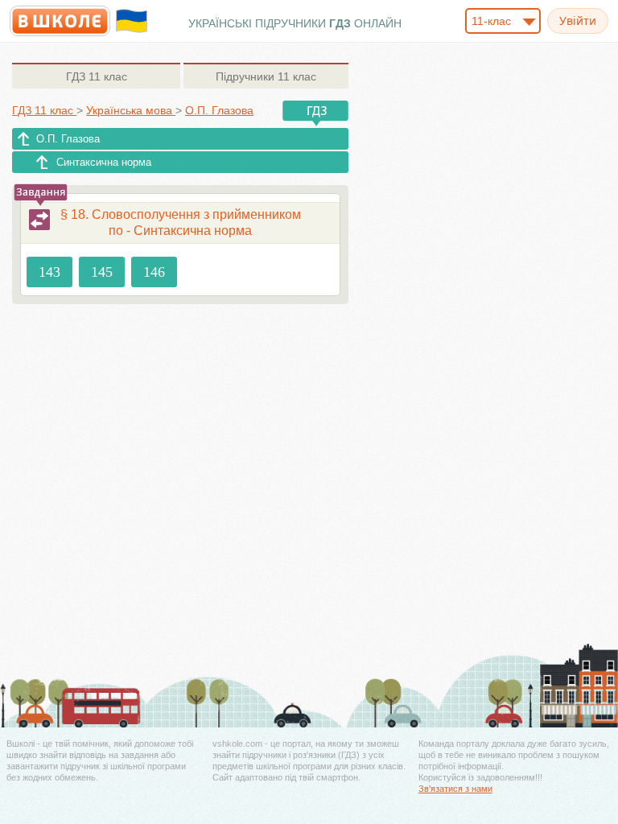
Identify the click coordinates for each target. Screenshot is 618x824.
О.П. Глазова (68, 139)
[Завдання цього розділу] (39, 219)
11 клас (96, 76)
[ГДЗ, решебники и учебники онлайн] (60, 21)
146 (154, 272)
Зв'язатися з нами (455, 788)
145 (102, 272)
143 (49, 272)
